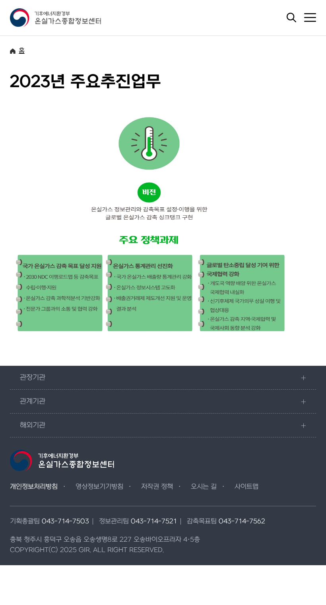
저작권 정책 (157, 486)
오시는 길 (204, 486)
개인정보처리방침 (34, 486)
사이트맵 (246, 486)
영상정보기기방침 (99, 486)
